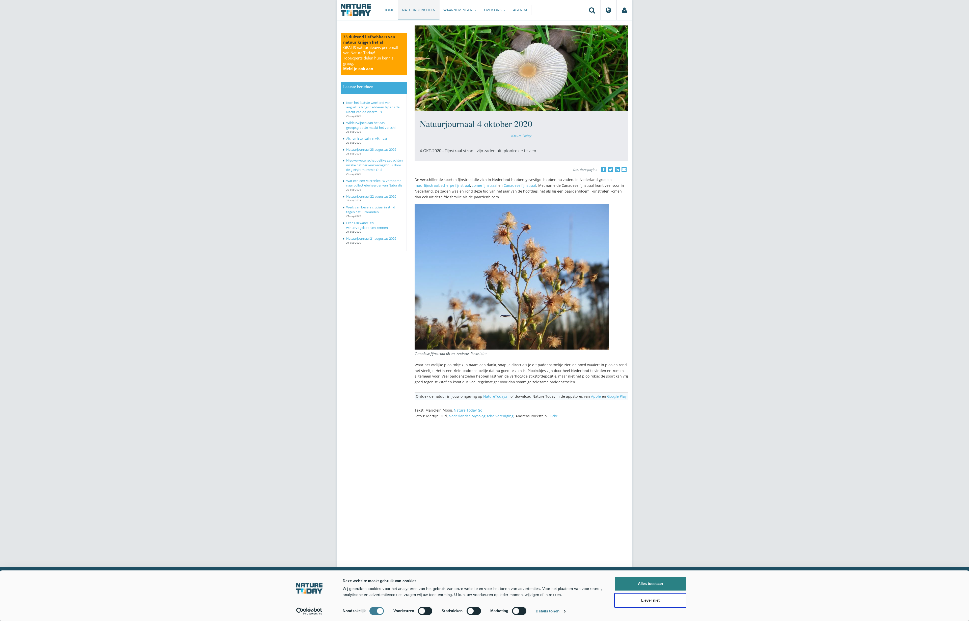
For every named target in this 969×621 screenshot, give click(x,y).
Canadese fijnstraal (520, 185)
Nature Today (521, 136)
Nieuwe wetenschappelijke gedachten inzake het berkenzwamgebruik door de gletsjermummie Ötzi (374, 165)
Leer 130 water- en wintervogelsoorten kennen (367, 225)
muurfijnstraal (427, 185)
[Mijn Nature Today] (624, 10)
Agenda (520, 10)
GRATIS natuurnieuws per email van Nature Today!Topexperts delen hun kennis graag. (370, 58)
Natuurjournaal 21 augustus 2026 (371, 238)
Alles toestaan (650, 583)
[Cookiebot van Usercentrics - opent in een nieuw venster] (309, 611)
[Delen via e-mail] (624, 169)
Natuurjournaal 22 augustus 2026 (371, 196)
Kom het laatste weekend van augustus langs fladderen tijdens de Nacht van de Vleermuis (372, 107)
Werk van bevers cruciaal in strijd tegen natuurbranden (370, 209)
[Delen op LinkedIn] (617, 169)
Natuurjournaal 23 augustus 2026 (371, 149)
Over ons (493, 10)
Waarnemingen (458, 10)
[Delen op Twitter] (610, 169)
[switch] (425, 611)
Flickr (553, 416)
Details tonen (547, 611)
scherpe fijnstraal (455, 185)
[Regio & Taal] (608, 10)
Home (389, 10)
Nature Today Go (468, 410)
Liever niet (650, 600)
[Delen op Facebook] (603, 169)
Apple (596, 396)
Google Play (617, 396)
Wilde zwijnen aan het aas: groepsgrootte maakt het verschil (371, 125)
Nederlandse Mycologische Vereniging (481, 416)
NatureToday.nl (496, 396)
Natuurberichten (419, 10)
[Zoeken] (592, 10)
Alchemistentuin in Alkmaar (366, 138)
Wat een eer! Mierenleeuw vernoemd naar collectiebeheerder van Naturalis (374, 183)
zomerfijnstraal (484, 185)
